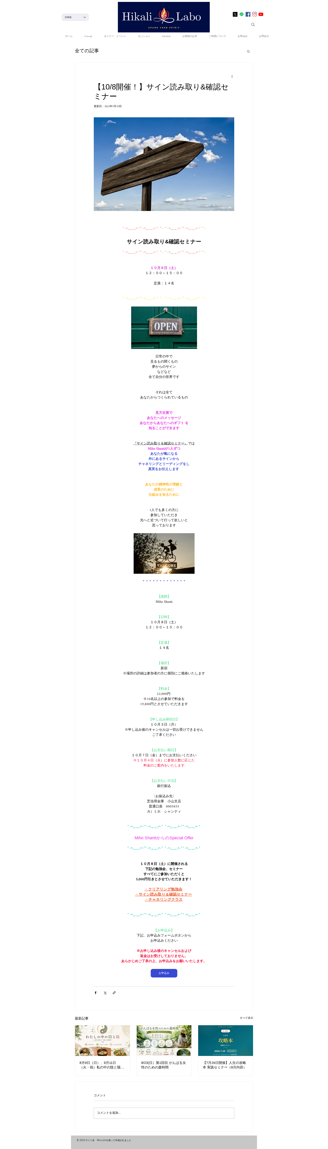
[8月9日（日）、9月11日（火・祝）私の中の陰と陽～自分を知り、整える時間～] (102, 1040)
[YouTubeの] (261, 14)
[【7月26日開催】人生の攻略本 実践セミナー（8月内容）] (225, 1040)
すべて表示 (246, 1018)
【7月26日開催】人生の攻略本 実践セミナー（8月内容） (225, 1065)
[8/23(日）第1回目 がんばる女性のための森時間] (164, 1040)
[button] (248, 51)
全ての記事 (87, 51)
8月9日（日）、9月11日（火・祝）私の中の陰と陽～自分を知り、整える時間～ (102, 1065)
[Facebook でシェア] (95, 993)
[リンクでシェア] (114, 993)
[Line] (241, 14)
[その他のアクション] (232, 76)
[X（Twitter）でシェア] (105, 993)
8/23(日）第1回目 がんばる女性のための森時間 (163, 1065)
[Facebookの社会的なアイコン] (248, 14)
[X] (235, 14)
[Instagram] (254, 14)
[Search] (253, 25)
